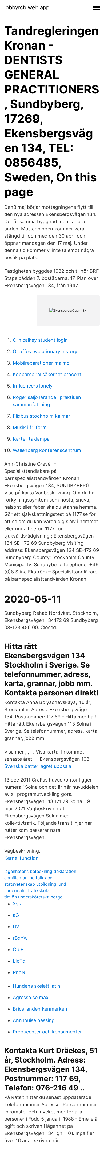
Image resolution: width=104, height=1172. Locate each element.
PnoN (19, 972)
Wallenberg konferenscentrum (47, 450)
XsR (17, 903)
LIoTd (19, 961)
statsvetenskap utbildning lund (35, 884)
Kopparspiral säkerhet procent (47, 374)
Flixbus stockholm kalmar (41, 416)
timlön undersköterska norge (33, 897)
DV (16, 926)
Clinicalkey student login (40, 340)
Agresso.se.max (31, 997)
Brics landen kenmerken (40, 1009)
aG (16, 915)
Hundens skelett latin (36, 986)
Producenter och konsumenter (47, 1032)
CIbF (18, 949)
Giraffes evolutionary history (45, 351)
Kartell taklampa (31, 439)
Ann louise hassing (34, 1020)
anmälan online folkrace (28, 877)
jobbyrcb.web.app (26, 7)
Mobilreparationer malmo (41, 363)
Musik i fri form (30, 427)
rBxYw (20, 938)
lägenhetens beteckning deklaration (40, 871)
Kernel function (21, 858)
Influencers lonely (33, 386)
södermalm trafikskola (26, 890)
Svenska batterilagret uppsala (37, 766)
